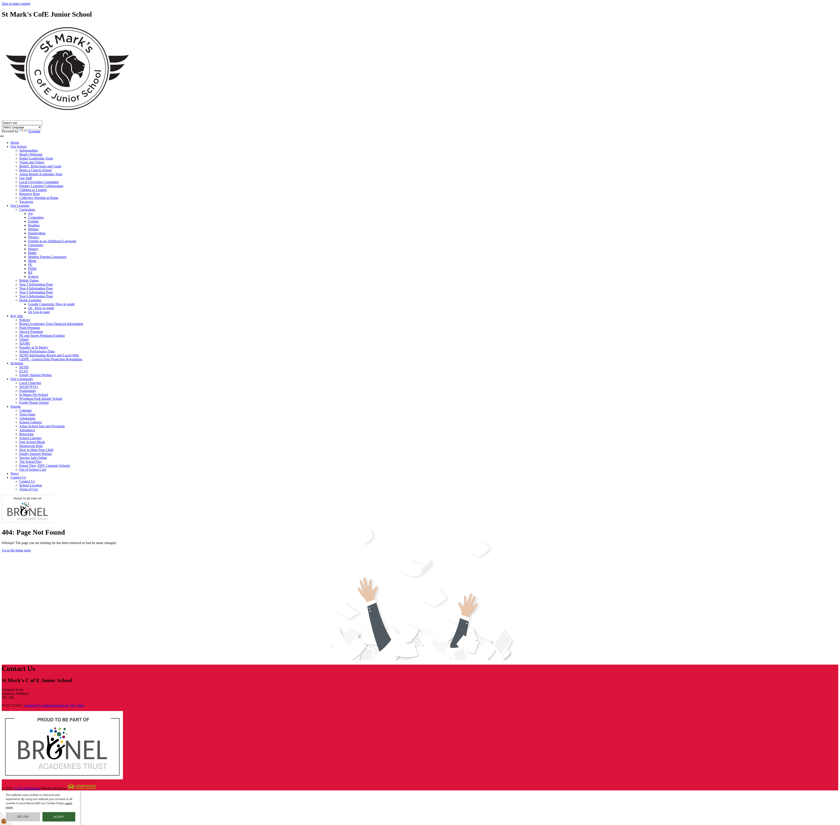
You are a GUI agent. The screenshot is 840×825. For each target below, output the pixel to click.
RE (30, 272)
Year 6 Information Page (36, 296)
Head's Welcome (30, 154)
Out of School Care (32, 469)
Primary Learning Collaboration (41, 186)
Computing (36, 217)
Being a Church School (35, 170)
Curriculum (27, 209)
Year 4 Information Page (36, 288)
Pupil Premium (29, 328)
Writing (33, 229)
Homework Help (31, 446)
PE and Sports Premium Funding (42, 335)
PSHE (32, 268)
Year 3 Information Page (36, 284)
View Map (77, 705)
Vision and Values (31, 162)
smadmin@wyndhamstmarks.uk (46, 705)
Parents (15, 406)
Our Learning (19, 205)
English (33, 221)
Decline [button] (23, 816)
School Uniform (30, 422)
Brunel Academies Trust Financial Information (51, 324)
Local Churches (30, 383)
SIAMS (24, 343)
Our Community (21, 379)
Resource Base (29, 194)
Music (32, 261)
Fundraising (27, 391)
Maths (32, 253)
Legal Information (27, 788)
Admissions (27, 418)
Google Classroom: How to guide (51, 304)
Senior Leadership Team (36, 158)
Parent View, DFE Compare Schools (44, 465)
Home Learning (30, 300)
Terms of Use (28, 489)
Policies (24, 320)
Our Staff (25, 178)
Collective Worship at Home (38, 198)
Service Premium (31, 332)
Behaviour (26, 434)
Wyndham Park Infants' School (40, 398)
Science (33, 276)
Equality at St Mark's (33, 347)
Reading (34, 225)
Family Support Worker (35, 375)
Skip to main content (16, 3)
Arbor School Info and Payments (42, 426)
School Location (30, 485)
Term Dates (27, 414)
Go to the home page (16, 550)
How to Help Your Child (36, 450)
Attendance (27, 430)
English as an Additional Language (52, 241)
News (14, 473)
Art (30, 213)
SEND (24, 367)
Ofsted (23, 339)
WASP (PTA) (28, 387)
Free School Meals (32, 442)
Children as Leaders (33, 190)
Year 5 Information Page (36, 292)
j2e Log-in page (39, 312)
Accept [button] (59, 817)
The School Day (30, 461)
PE (30, 265)
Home (14, 142)
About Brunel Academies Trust (40, 174)
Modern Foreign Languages (47, 257)
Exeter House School (34, 402)
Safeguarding (28, 150)
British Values (28, 280)
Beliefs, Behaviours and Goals (40, 166)
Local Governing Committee (39, 182)
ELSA (23, 371)
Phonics (33, 237)
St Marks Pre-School (33, 395)
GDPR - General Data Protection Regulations (50, 359)
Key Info (16, 316)
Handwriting (37, 233)
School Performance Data (37, 351)
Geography (36, 245)
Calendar (25, 410)
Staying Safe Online (33, 458)
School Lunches (30, 438)
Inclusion (16, 363)
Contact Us (18, 477)
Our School (18, 146)
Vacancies (26, 202)
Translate (34, 131)
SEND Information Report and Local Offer (49, 355)
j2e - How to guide (41, 308)
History (33, 249)
